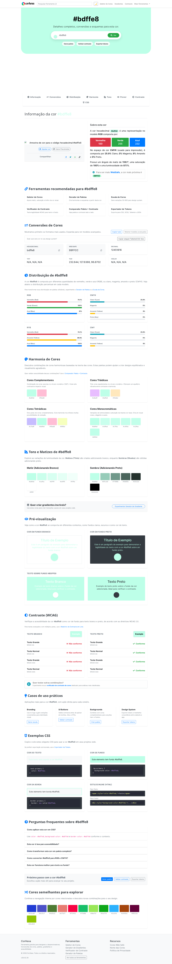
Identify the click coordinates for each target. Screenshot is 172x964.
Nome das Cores (117, 948)
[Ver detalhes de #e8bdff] (94, 392)
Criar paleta (95, 722)
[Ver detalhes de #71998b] (115, 476)
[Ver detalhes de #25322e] (136, 476)
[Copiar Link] (79, 157)
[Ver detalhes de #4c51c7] (42, 908)
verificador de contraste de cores (59, 685)
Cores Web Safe (117, 945)
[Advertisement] (86, 75)
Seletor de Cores (73, 945)
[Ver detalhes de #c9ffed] (105, 421)
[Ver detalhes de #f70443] (72, 908)
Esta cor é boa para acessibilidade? (43, 844)
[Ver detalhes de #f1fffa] (72, 476)
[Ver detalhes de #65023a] (134, 908)
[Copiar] (59, 250)
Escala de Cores (98, 290)
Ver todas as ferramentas (76, 957)
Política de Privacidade (120, 950)
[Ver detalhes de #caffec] (42, 476)
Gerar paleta (68, 44)
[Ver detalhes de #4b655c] (125, 476)
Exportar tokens (102, 44)
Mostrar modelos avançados (135, 232)
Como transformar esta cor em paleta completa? (49, 851)
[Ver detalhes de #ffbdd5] (42, 392)
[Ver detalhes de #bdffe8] (31, 392)
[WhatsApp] (75, 157)
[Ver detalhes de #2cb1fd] (114, 908)
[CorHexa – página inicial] (28, 4)
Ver (114, 35)
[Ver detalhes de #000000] (94, 487)
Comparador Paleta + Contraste (76, 373)
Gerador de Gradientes (76, 948)
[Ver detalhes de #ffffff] (31, 487)
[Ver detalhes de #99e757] (93, 908)
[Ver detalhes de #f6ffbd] (62, 421)
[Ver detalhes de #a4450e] (124, 908)
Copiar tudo (116, 232)
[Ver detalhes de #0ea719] (103, 908)
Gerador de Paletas (83, 290)
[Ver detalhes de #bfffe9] (94, 432)
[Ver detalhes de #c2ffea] (136, 421)
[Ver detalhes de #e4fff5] (62, 476)
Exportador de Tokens (62, 747)
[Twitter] (70, 157)
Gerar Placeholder (62, 149)
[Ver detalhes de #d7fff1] (52, 476)
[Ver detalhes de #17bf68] (83, 908)
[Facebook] (66, 157)
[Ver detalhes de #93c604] (31, 919)
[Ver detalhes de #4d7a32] (52, 908)
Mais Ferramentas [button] (141, 4)
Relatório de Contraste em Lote (72, 627)
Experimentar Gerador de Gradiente (128, 506)
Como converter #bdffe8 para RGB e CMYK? (47, 858)
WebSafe (115, 172)
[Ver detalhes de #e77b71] (62, 908)
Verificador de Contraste (76, 950)
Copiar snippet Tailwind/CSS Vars (131, 239)
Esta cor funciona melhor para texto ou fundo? (48, 865)
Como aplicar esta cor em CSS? (41, 829)
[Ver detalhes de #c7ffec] (115, 421)
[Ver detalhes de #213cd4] (31, 908)
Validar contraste (84, 44)
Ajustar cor (46, 149)
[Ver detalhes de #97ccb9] (105, 476)
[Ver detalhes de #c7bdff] (31, 421)
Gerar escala (33, 722)
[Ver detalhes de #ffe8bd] (115, 392)
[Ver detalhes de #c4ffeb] (125, 421)
